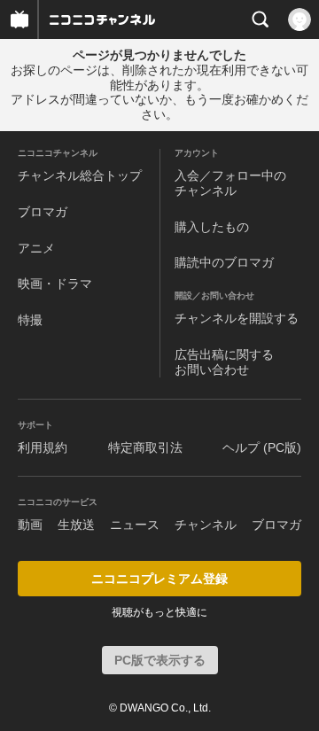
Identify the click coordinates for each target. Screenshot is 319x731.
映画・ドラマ (55, 283)
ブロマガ (42, 212)
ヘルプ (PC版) (261, 447)
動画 (30, 524)
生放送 (76, 524)
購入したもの (212, 227)
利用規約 (42, 447)
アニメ (36, 248)
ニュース (135, 524)
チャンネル (206, 524)
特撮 (30, 320)
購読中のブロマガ (224, 262)
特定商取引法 (145, 447)
